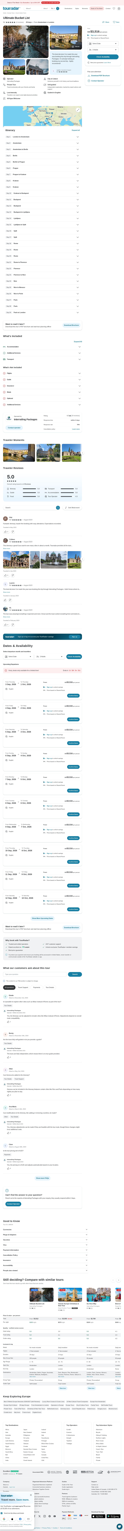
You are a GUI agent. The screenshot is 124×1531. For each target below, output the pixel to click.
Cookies (55, 1528)
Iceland (43, 1429)
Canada (43, 1455)
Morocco (8, 1449)
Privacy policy (27, 1524)
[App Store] (98, 1516)
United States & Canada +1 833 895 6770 (104, 1489)
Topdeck (69, 1441)
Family (98, 1457)
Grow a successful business (41, 1496)
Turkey (43, 1452)
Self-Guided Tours (106, 1405)
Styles (77, 8)
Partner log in (66, 1506)
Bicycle (98, 1432)
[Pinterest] (50, 1516)
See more (33, 1376)
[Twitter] (39, 1516)
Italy (42, 1435)
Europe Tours (70, 1405)
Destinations (68, 8)
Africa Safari (99, 1443)
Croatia (25, 1446)
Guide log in (65, 1489)
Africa (7, 1429)
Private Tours (8, 1408)
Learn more (76, 429)
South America (9, 1443)
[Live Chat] (119, 1526)
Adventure (99, 1429)
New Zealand (27, 1432)
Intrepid (68, 1438)
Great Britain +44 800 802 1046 (101, 1491)
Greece (25, 1457)
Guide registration (67, 1487)
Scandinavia (45, 1438)
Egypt (7, 1446)
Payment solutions (38, 1499)
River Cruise (100, 1441)
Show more (6, 548)
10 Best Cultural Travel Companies (77, 1401)
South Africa (9, 1452)
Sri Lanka (26, 1438)
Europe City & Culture (10, 1405)
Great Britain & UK (29, 1455)
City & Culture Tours (82, 1405)
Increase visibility (38, 1501)
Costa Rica (44, 1457)
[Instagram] (44, 1516)
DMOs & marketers (68, 1501)
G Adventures (70, 1435)
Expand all (76, 130)
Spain (43, 1449)
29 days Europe (24, 1405)
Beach (98, 1455)
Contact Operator (97, 81)
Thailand (26, 1441)
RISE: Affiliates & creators (70, 1499)
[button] (61, 687)
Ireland (43, 1432)
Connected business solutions (42, 1487)
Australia (8, 1435)
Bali (6, 1455)
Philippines (26, 1435)
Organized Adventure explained (42, 1484)
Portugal (44, 1441)
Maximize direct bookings (40, 1503)
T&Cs (21, 1524)
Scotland (44, 1446)
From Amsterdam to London (40, 1405)
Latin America (9, 1441)
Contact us (94, 1484)
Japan (25, 1429)
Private (98, 1460)
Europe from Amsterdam (97, 1401)
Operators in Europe (57, 1405)
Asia (6, 1432)
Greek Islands (27, 1460)
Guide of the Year (67, 1484)
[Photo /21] (16, 560)
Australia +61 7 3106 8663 (99, 1494)
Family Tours (95, 1405)
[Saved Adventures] (114, 8)
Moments (85, 8)
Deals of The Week (97, 8)
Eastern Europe (28, 1452)
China (7, 1457)
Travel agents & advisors (69, 1496)
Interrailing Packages (14, 1010)
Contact (108, 8)
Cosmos (68, 1432)
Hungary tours (102, 1408)
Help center (95, 1487)
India (6, 1460)
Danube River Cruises (30, 1449)
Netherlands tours (52, 1408)
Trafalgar (69, 1443)
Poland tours (91, 1408)
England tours (37, 1412)
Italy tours (17, 1412)
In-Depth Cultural (101, 1446)
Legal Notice (36, 1528)
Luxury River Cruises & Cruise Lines (53, 1401)
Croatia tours (8, 1412)
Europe (7, 1438)
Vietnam (25, 1443)
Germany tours (65, 1408)
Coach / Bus (99, 1449)
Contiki (68, 1429)
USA (42, 1460)
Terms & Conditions (66, 1528)
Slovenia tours (113, 1408)
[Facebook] (34, 1516)
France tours (26, 1412)
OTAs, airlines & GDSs (69, 1503)
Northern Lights (100, 1438)
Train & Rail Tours (19, 1408)
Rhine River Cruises (47, 1443)
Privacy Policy (46, 1528)
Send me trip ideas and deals (14, 1513)
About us (6, 1484)
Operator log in (37, 1506)
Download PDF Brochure (100, 75)
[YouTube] (55, 1516)
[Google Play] (114, 1516)
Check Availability (74, 656)
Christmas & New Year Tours (36, 1408)
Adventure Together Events (41, 1489)
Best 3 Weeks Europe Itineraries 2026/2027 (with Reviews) (22, 1401)
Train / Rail (99, 1452)
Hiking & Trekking (101, 1435)
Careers (9, 1487)
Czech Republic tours (78, 1408)
